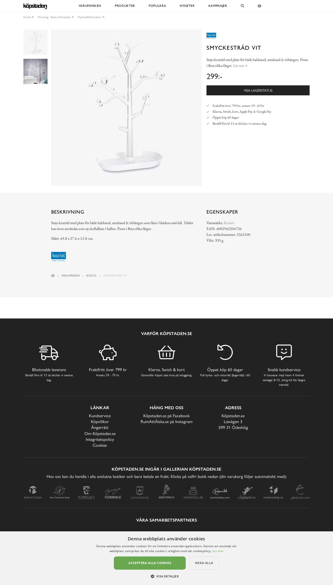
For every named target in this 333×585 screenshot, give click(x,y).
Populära (157, 6)
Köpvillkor (100, 421)
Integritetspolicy (100, 439)
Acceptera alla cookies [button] (149, 563)
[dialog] (166, 558)
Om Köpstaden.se (100, 433)
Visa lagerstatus (258, 90)
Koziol (27, 17)
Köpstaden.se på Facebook (166, 415)
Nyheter (187, 6)
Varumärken (90, 6)
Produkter (125, 6)
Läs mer (218, 551)
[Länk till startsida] (53, 275)
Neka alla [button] (204, 563)
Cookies (100, 445)
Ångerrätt (99, 427)
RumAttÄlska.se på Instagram (167, 421)
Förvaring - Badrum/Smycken (54, 17)
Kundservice (100, 415)
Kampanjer (217, 6)
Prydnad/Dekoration (89, 17)
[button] (166, 576)
